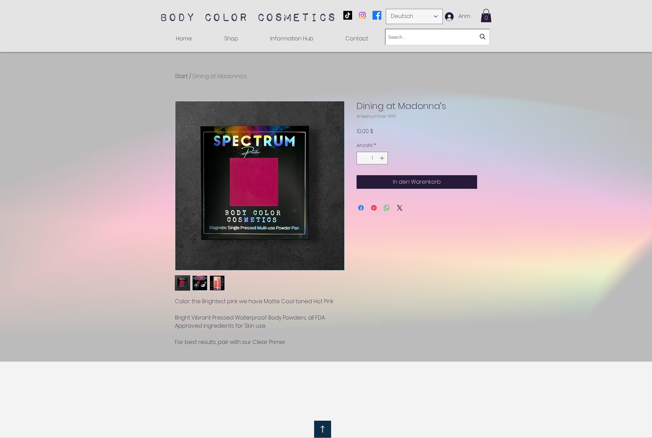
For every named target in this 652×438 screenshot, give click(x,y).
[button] (486, 15)
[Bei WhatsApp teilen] (387, 208)
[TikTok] (347, 15)
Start (181, 76)
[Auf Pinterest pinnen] (374, 208)
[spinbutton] (372, 158)
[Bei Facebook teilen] (361, 208)
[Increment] (382, 158)
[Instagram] (362, 15)
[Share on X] (400, 208)
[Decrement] (362, 158)
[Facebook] (377, 15)
